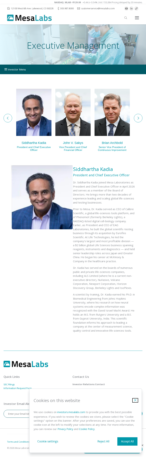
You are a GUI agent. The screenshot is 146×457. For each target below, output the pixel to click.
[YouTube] (126, 8)
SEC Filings (9, 384)
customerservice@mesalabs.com (98, 8)
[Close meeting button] (142, 445)
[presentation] (125, 17)
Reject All (103, 441)
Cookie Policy (87, 429)
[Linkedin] (131, 8)
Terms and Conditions (18, 441)
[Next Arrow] (138, 118)
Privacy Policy (65, 429)
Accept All (127, 441)
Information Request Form (18, 388)
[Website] (136, 8)
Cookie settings (47, 441)
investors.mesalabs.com (71, 412)
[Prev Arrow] (8, 118)
